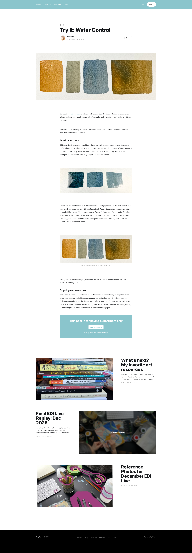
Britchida (70, 37)
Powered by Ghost (150, 537)
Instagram (94, 538)
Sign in (151, 4)
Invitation (47, 4)
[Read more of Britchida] (63, 38)
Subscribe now (96, 327)
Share (128, 38)
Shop (86, 538)
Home (38, 4)
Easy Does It (39, 537)
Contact (79, 538)
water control (75, 113)
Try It (62, 25)
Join (66, 4)
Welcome (57, 4)
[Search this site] (143, 4)
